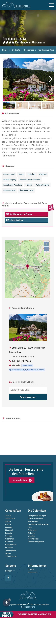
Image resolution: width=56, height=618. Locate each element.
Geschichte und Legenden (38, 524)
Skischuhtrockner (26, 190)
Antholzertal (10, 519)
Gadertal (8, 536)
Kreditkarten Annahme (12, 185)
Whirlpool (43, 174)
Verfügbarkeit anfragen (21, 214)
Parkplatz (31, 174)
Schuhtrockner (9, 190)
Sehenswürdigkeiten (36, 542)
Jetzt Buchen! (16, 220)
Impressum (32, 572)
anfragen (34, 614)
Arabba (8, 522)
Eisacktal (9, 530)
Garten (21, 174)
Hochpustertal (11, 545)
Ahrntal (8, 516)
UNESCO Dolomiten (35, 519)
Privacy (31, 569)
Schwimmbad (9, 174)
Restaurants (33, 522)
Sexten (8, 553)
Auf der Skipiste (42, 185)
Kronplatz (9, 548)
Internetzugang (9, 179)
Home (4, 50)
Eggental (8, 527)
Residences (29, 50)
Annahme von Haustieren (30, 179)
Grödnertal (16, 50)
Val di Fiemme (11, 556)
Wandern (31, 536)
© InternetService (21, 605)
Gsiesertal (9, 542)
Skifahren (31, 533)
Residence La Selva (46, 50)
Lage (30, 527)
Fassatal (8, 533)
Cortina (8, 524)
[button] (50, 79)
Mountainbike (33, 539)
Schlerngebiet (10, 550)
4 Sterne (28, 185)
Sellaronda (32, 530)
